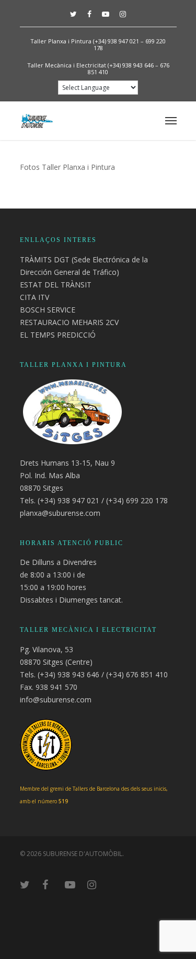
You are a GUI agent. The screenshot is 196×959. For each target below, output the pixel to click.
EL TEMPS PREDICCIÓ (58, 335)
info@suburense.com (55, 699)
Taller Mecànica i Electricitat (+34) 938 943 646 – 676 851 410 (98, 68)
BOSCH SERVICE (47, 310)
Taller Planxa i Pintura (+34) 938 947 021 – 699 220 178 (98, 44)
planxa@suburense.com (60, 513)
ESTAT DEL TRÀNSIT (55, 285)
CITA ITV (34, 297)
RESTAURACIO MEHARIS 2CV (69, 322)
